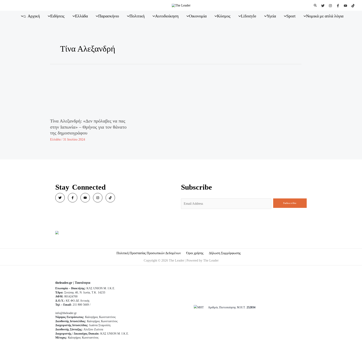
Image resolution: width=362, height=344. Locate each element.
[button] (315, 5)
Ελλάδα (55, 139)
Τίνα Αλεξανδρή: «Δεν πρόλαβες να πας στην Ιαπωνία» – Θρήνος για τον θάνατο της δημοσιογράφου (88, 127)
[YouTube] (345, 5)
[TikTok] (353, 5)
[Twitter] (323, 5)
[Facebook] (338, 5)
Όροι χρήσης (194, 253)
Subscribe (290, 203)
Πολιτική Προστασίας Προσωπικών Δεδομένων (148, 253)
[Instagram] (330, 5)
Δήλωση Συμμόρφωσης (225, 253)
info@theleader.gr (66, 313)
